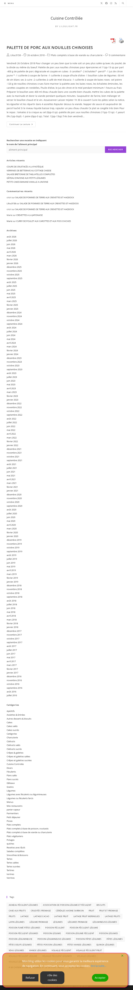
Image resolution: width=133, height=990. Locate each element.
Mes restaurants (14, 805)
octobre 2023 (13, 365)
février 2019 (12, 577)
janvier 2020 (12, 536)
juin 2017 (11, 653)
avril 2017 (11, 661)
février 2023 (12, 396)
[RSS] (115, 3)
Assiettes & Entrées (16, 714)
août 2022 (11, 418)
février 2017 (12, 668)
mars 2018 (12, 619)
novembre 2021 (14, 452)
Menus (10, 802)
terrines (10, 874)
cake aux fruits (17, 910)
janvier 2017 (12, 672)
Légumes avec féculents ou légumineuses (26, 794)
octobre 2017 (13, 638)
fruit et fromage (108, 910)
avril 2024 (11, 342)
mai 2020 (11, 520)
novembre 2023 (14, 361)
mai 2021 (11, 475)
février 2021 (12, 486)
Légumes (11, 790)
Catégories (12, 733)
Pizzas (9, 820)
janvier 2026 (12, 263)
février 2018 (12, 623)
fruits (12, 916)
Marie (9, 221)
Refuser (30, 977)
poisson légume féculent (80, 933)
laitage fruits (112, 916)
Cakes (9, 722)
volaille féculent (61, 950)
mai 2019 (11, 566)
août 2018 (11, 600)
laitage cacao (41, 916)
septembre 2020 (14, 505)
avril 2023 (11, 388)
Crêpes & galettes (15, 752)
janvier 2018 (12, 627)
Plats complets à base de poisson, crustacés (27, 828)
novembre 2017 (14, 634)
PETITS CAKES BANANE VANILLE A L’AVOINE (27, 181)
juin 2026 (11, 244)
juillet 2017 (12, 649)
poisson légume (52, 933)
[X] (101, 3)
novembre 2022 (14, 407)
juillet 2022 (12, 422)
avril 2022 (11, 433)
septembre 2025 (14, 278)
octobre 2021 (13, 456)
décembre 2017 (14, 631)
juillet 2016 (12, 695)
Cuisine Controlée (15, 764)
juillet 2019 (12, 558)
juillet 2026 (12, 240)
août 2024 (11, 327)
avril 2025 (11, 297)
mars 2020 (12, 528)
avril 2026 (11, 251)
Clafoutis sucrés (14, 749)
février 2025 (12, 304)
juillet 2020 (12, 513)
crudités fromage (41, 910)
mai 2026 (11, 248)
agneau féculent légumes (23, 905)
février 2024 (12, 350)
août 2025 (11, 282)
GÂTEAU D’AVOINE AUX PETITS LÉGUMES (26, 178)
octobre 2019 (13, 547)
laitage (24, 916)
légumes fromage (78, 922)
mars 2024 (12, 346)
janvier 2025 (12, 308)
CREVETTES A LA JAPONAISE (29, 215)
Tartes (9, 858)
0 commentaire (117, 55)
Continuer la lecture (22, 125)
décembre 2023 (14, 358)
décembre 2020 (14, 494)
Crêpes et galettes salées (18, 756)
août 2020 (11, 509)
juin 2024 (11, 335)
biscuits (101, 905)
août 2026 (11, 236)
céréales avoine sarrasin (70, 910)
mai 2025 (11, 293)
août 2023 (11, 373)
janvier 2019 (12, 581)
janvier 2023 (12, 399)
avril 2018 (11, 615)
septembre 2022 (14, 414)
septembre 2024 (14, 323)
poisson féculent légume (84, 927)
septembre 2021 (14, 460)
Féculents (11, 771)
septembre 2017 (14, 642)
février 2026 (12, 259)
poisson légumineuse (20, 939)
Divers (10, 767)
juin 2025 (11, 289)
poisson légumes (108, 933)
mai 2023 (11, 384)
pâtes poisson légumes (49, 944)
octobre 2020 (13, 502)
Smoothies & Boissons (17, 855)
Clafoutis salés (13, 745)
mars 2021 (12, 483)
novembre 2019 (14, 543)
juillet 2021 (12, 467)
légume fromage (39, 922)
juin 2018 (11, 608)
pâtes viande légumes (79, 944)
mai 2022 (11, 430)
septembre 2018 (14, 596)
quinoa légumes (105, 944)
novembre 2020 (14, 498)
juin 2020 (11, 517)
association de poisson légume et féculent (67, 905)
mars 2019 (12, 574)
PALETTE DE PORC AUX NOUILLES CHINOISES (50, 47)
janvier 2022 (12, 445)
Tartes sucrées (13, 866)
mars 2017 (12, 665)
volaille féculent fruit (89, 950)
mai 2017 (11, 657)
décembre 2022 (14, 403)
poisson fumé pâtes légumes (24, 927)
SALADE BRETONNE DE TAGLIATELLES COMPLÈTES (31, 174)
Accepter (100, 977)
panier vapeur (13, 809)
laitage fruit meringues (86, 916)
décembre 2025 (14, 266)
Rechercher (115, 149)
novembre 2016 (14, 680)
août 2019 (11, 555)
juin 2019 (11, 562)
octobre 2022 (13, 411)
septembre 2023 (14, 369)
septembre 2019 (14, 551)
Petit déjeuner (13, 817)
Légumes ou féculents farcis (20, 798)
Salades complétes (15, 851)
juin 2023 (11, 380)
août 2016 (11, 691)
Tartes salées (13, 862)
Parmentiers (12, 813)
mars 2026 (12, 255)
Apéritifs (11, 711)
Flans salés (12, 775)
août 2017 (11, 646)
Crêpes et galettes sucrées (19, 760)
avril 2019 (11, 570)
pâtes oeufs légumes (20, 944)
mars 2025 (12, 301)
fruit (91, 910)
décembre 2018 (14, 585)
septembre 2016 (14, 687)
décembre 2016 (14, 676)
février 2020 (12, 532)
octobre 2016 (13, 684)
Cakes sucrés (13, 730)
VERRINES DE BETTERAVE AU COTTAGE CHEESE (29, 170)
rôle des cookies (52, 977)
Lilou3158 (15, 55)
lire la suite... (98, 966)
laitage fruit (61, 916)
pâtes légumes (115, 939)
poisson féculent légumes (23, 933)
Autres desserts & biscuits (19, 718)
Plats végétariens (15, 836)
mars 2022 (12, 437)
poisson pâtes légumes (88, 939)
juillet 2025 (12, 285)
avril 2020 (11, 524)
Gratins (10, 786)
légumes (58, 922)
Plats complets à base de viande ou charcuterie (77, 55)
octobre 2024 (13, 320)
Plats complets (14, 824)
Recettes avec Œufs (16, 847)
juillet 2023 (12, 377)
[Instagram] (111, 3)
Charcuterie (12, 737)
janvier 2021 (12, 490)
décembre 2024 (14, 312)
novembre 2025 (14, 270)
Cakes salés (12, 726)
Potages (10, 839)
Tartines (10, 870)
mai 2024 (11, 339)
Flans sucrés (12, 779)
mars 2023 (12, 392)
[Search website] (123, 3)
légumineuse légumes (105, 922)
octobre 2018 (13, 593)
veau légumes (16, 950)
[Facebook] (106, 3)
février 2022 (12, 441)
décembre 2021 (14, 449)
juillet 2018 (12, 604)
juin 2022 (11, 426)
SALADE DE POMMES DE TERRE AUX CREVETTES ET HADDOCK (44, 197)
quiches (10, 843)
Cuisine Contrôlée (67, 18)
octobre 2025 (13, 274)
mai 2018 (11, 612)
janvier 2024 (12, 354)
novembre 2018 (14, 589)
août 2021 (11, 464)
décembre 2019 (14, 539)
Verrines (11, 877)
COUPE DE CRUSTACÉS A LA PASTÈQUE (25, 166)
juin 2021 (11, 471)
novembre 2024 (14, 316)
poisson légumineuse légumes (54, 939)
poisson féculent (55, 927)
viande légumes (38, 950)
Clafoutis (11, 741)
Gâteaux (11, 783)
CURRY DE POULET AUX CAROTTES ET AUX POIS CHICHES (43, 221)
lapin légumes (16, 922)
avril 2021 (11, 479)
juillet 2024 (12, 331)
